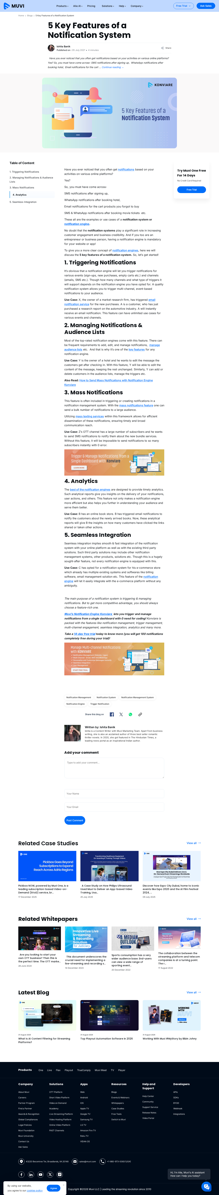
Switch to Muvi (118, 1119)
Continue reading (113, 67)
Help (121, 5)
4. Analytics (20, 194)
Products (61, 5)
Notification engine (75, 704)
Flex (58, 1070)
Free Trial (181, 5)
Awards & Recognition (28, 1114)
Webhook (177, 1108)
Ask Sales (206, 5)
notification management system (137, 697)
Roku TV (84, 1136)
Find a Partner (25, 1108)
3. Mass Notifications (22, 187)
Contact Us (23, 1141)
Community (148, 1101)
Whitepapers (117, 1103)
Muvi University (26, 1136)
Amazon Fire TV (88, 1130)
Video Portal (148, 1118)
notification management (78, 697)
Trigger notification (99, 704)
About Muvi (23, 1092)
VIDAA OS (85, 1141)
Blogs (30, 15)
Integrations (179, 1114)
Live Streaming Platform (61, 1114)
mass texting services (90, 416)
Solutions (107, 5)
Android (84, 1097)
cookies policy (35, 1190)
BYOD (176, 1103)
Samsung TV (86, 1119)
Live (49, 1070)
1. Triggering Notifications (24, 171)
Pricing (91, 5)
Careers (22, 1097)
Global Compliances (28, 1119)
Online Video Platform (59, 1125)
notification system (106, 697)
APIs (175, 1092)
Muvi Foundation (26, 1130)
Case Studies (117, 1108)
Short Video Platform (59, 1097)
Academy (54, 1108)
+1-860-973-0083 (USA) (119, 1161)
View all (192, 843)
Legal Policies (25, 1125)
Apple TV (84, 1108)
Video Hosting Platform (60, 1119)
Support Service (150, 1107)
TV (112, 1070)
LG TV (83, 1125)
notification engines (125, 250)
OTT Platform (55, 1092)
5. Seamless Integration (23, 201)
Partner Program (26, 1103)
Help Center (148, 1096)
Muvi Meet (101, 1070)
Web (82, 1092)
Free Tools (116, 1114)
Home (21, 15)
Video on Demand (57, 1103)
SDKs (176, 1097)
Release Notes (149, 1112)
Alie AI (77, 5)
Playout (69, 1070)
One (40, 1070)
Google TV (85, 1114)
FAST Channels (56, 1130)
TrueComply (84, 1070)
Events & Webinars (120, 1097)
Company (136, 5)
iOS (82, 1103)
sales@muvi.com (87, 1161)
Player (121, 1070)
